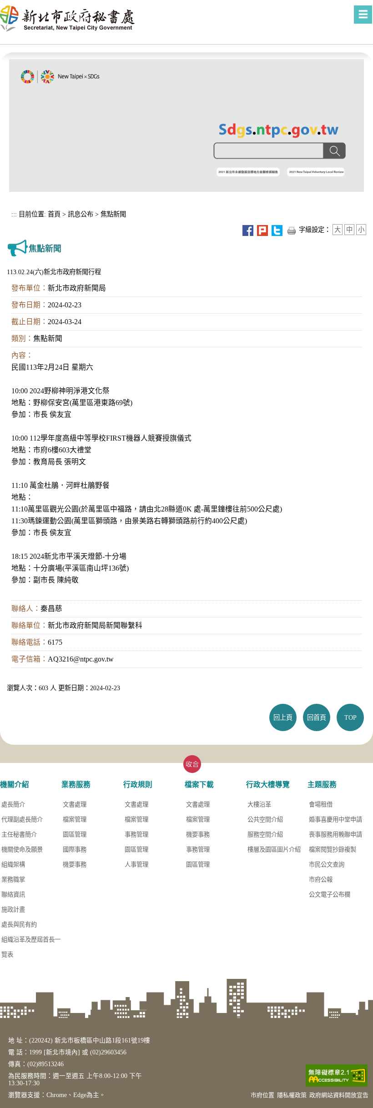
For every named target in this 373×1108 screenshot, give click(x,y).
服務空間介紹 (265, 834)
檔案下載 (199, 784)
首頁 (53, 214)
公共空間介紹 (265, 819)
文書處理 (74, 804)
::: (14, 214)
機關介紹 (14, 784)
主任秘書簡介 (19, 834)
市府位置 (262, 1095)
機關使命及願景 (22, 849)
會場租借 (321, 804)
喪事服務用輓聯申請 (335, 834)
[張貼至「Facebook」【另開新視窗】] (247, 229)
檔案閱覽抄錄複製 (332, 849)
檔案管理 (74, 819)
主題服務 (322, 784)
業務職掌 (13, 879)
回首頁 (316, 717)
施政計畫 (13, 909)
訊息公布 (80, 214)
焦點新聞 (113, 214)
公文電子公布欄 (329, 894)
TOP (350, 717)
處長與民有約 (19, 924)
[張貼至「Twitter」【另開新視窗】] (277, 229)
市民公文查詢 (326, 864)
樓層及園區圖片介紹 (274, 849)
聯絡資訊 (13, 894)
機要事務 (74, 864)
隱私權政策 (292, 1095)
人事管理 (136, 864)
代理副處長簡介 (22, 819)
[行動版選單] (363, 14)
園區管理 (74, 834)
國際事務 (74, 849)
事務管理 (136, 834)
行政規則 (137, 784)
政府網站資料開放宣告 (338, 1095)
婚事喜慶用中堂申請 (335, 819)
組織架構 (13, 864)
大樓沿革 (259, 804)
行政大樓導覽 (268, 784)
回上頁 (282, 717)
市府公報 (321, 879)
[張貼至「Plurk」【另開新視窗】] (262, 229)
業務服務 (76, 784)
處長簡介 (13, 804)
